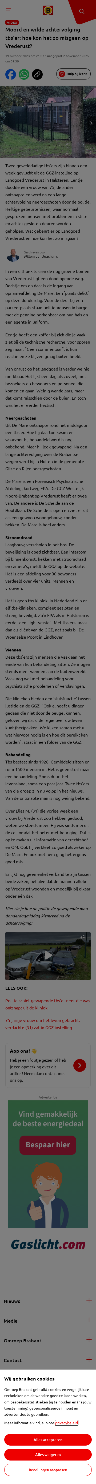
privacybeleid (66, 1422)
